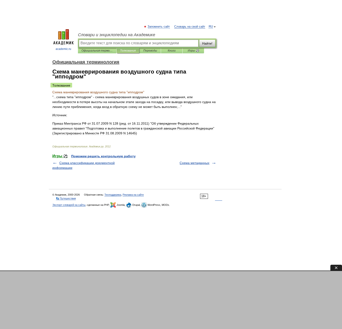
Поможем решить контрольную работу (103, 156)
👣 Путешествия (66, 198)
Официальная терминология (97, 50)
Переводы (150, 50)
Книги (172, 50)
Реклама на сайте (133, 194)
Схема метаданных (194, 163)
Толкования (128, 50)
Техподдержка (112, 194)
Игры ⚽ (193, 50)
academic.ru (63, 49)
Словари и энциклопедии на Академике (116, 34)
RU (211, 26)
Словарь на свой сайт (189, 26)
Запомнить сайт (159, 26)
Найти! (207, 43)
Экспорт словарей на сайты (68, 204)
